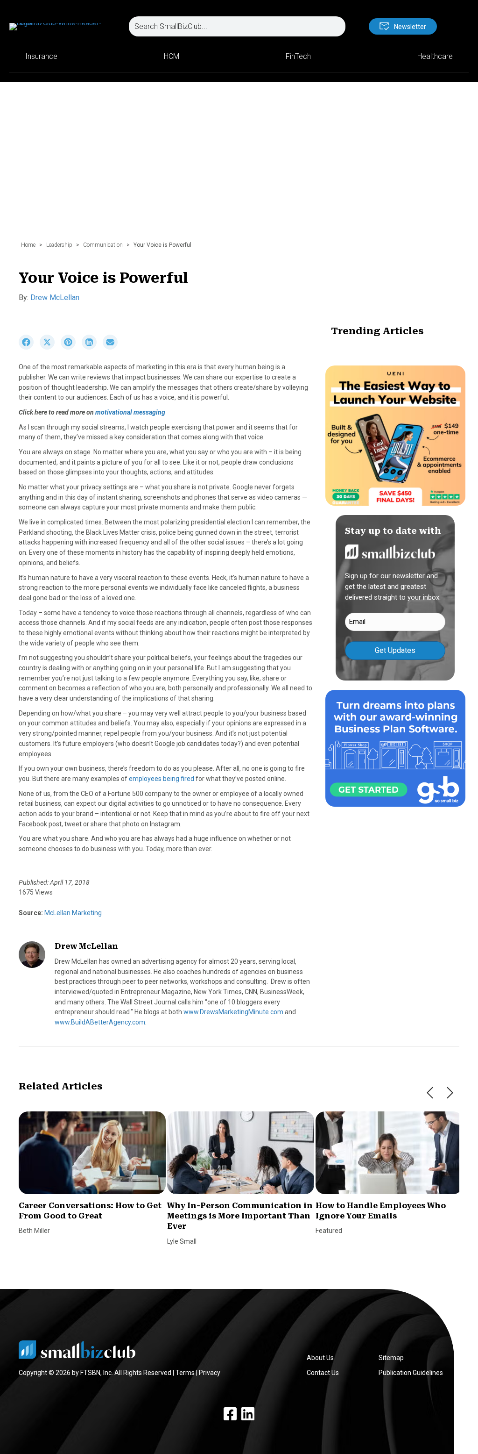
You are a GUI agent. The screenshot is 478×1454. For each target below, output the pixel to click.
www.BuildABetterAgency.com (100, 1022)
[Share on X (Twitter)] (50, 347)
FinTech (298, 56)
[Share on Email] (112, 347)
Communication (103, 245)
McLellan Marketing (72, 913)
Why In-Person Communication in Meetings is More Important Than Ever (240, 1216)
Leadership (59, 245)
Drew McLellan (54, 297)
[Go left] (430, 1093)
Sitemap (391, 1357)
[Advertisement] (239, 165)
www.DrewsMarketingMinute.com (233, 1012)
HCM (171, 56)
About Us (320, 1357)
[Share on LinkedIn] (92, 347)
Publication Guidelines (411, 1372)
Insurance (41, 56)
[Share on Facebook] (29, 347)
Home (28, 245)
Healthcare (435, 56)
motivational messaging (130, 412)
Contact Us (323, 1372)
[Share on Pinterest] (71, 347)
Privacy (209, 1372)
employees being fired (161, 778)
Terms (185, 1372)
